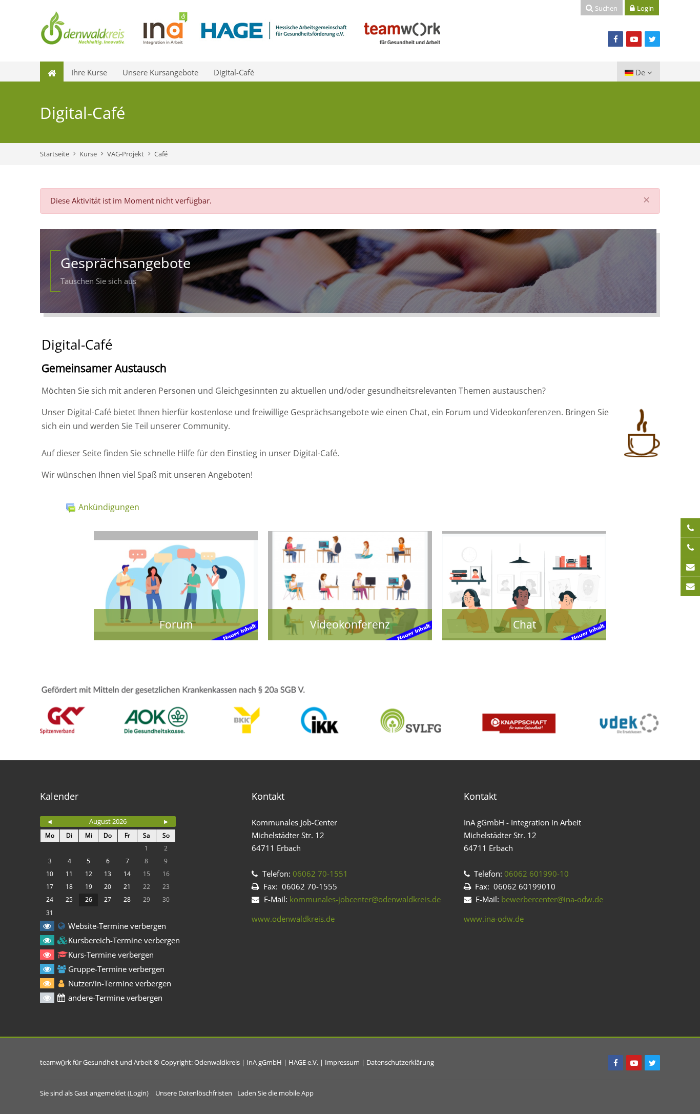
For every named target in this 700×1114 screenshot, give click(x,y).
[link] (176, 585)
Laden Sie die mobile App (275, 1093)
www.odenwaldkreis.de (293, 919)
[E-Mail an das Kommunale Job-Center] (690, 567)
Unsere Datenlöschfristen (193, 1093)
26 (88, 899)
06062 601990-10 (535, 873)
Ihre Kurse (89, 72)
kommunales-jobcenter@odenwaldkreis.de (365, 899)
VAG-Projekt (125, 153)
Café (161, 153)
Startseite (54, 153)
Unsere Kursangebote (160, 72)
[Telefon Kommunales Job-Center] (690, 528)
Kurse (88, 153)
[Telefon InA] (690, 547)
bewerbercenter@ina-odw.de (552, 899)
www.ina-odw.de (494, 919)
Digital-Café (234, 72)
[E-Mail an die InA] (690, 586)
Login (138, 1093)
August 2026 (108, 821)
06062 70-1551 (320, 873)
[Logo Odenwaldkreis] (241, 30)
